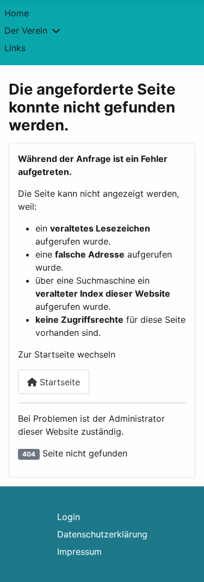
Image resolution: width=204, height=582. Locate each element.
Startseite (58, 382)
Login (68, 516)
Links (15, 47)
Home (16, 13)
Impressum (79, 551)
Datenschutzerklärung (102, 534)
